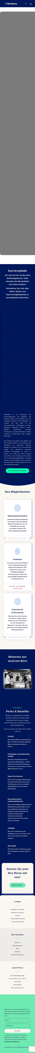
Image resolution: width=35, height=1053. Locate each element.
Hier (11, 453)
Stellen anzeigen (17, 538)
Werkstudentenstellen (17, 516)
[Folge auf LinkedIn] (15, 1004)
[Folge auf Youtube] (19, 1004)
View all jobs (17, 885)
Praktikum (17, 559)
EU (20, 978)
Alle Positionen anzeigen (17, 470)
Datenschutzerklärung (11, 1041)
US (24, 978)
